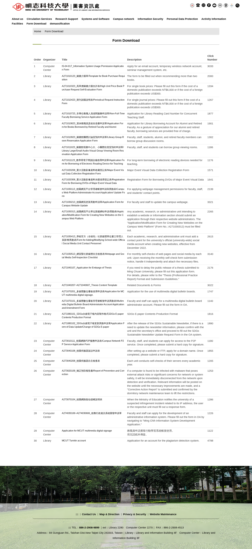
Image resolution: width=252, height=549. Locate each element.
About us (17, 18)
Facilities (17, 23)
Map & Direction (109, 514)
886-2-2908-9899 (89, 527)
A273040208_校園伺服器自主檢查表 (81, 361)
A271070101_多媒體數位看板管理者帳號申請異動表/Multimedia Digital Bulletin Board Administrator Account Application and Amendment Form (93, 304)
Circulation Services (39, 18)
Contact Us (89, 514)
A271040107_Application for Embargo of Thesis (87, 267)
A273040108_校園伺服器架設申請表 (81, 351)
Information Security (150, 18)
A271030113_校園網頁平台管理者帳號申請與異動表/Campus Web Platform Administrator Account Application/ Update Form (93, 192)
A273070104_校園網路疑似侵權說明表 (82, 399)
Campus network (123, 18)
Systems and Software (96, 18)
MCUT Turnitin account (74, 440)
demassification (60, 23)
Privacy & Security (134, 514)
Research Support (66, 18)
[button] (237, 5)
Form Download (36, 23)
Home (37, 31)
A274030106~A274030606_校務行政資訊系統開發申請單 (92, 413)
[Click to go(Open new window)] (192, 5)
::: (77, 514)
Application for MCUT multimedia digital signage (87, 430)
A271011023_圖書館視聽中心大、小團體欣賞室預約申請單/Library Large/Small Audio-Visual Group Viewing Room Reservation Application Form (93, 150)
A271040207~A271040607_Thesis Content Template (89, 285)
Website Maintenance (163, 514)
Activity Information (213, 18)
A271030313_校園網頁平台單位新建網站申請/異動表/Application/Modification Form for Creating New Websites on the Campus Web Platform (93, 215)
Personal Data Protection (182, 18)
